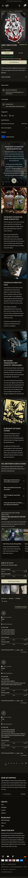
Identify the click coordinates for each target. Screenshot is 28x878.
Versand (5, 869)
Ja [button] (15, 649)
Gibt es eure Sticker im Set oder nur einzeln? (12, 488)
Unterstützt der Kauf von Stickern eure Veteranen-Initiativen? (13, 503)
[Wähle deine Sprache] (25, 856)
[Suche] (19, 5)
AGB (25, 866)
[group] (14, 563)
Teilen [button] (21, 649)
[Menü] (3, 5)
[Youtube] (8, 856)
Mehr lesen (3, 72)
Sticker (10, 11)
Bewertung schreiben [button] (14, 581)
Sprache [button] (11, 598)
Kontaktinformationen (6, 872)
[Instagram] (3, 856)
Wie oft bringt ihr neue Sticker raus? (12, 496)
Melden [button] (18, 649)
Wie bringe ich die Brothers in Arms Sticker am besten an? (12, 480)
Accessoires (3, 11)
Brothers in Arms (11, 864)
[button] (5, 589)
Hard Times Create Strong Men (12, 544)
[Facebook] (13, 856)
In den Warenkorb (14, 62)
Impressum (11, 869)
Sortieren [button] (4, 598)
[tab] (21, 607)
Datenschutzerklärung (16, 866)
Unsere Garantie (5, 77)
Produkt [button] (18, 598)
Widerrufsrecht (5, 866)
